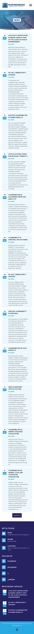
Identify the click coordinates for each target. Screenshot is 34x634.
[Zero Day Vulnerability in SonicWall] (17, 327)
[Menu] (30, 5)
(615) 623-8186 (12, 541)
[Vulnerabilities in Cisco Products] (17, 364)
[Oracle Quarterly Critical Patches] (17, 405)
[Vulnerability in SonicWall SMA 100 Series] (17, 253)
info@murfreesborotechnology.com (18, 535)
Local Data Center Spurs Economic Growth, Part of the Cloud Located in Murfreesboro (18, 594)
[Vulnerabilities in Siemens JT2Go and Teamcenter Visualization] (17, 490)
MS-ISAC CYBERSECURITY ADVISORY (17, 603)
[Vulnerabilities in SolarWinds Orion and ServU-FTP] (17, 213)
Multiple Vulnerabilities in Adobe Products (17, 611)
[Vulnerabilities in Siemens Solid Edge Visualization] (17, 447)
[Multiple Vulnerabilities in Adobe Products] (17, 131)
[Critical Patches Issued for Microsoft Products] (17, 171)
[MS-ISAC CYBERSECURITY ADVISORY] (17, 91)
